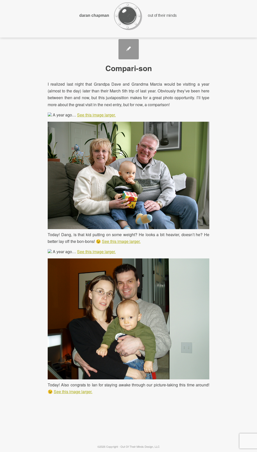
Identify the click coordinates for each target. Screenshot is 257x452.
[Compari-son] (128, 49)
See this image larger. (96, 115)
